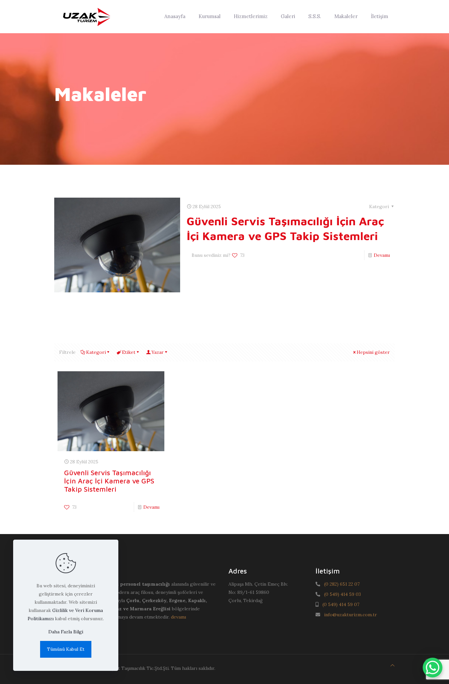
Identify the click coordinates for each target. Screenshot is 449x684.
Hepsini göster (373, 352)
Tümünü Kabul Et (65, 649)
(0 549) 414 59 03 (342, 594)
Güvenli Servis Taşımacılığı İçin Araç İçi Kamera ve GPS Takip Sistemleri (109, 481)
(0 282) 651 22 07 (342, 584)
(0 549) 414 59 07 (340, 604)
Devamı (382, 255)
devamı (178, 617)
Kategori (96, 352)
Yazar (158, 352)
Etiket (128, 352)
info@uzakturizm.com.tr (350, 615)
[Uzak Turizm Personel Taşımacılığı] (86, 16)
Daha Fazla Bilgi (65, 632)
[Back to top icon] (392, 665)
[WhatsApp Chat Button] (432, 667)
